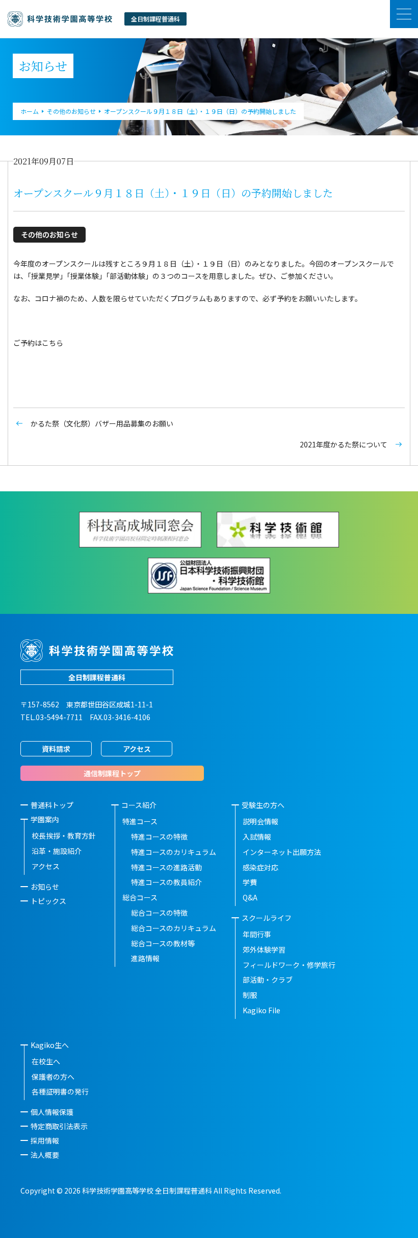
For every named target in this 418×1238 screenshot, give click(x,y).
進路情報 (145, 958)
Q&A (250, 897)
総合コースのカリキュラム (173, 928)
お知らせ (45, 886)
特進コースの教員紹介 (166, 882)
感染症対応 (260, 867)
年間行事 (257, 934)
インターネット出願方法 (282, 852)
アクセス (137, 749)
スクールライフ (267, 917)
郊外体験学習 (264, 949)
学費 (250, 882)
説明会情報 (260, 821)
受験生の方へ (263, 804)
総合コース (140, 897)
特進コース (140, 821)
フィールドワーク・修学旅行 (289, 965)
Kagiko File (261, 1010)
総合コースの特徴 (159, 913)
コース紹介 (138, 804)
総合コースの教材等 (163, 943)
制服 (250, 995)
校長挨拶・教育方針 (64, 835)
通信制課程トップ (112, 773)
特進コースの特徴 (159, 836)
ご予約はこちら (38, 343)
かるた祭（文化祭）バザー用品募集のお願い (102, 423)
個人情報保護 (52, 1111)
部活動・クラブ (268, 979)
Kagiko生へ (50, 1045)
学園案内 (45, 819)
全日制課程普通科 (96, 677)
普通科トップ (52, 804)
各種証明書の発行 (60, 1091)
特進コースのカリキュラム (173, 852)
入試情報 (257, 836)
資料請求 (56, 749)
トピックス (48, 900)
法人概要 (45, 1154)
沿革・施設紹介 (57, 851)
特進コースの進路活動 (166, 867)
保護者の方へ (53, 1077)
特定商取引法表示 (59, 1126)
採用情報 (45, 1140)
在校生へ (46, 1061)
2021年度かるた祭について (343, 444)
